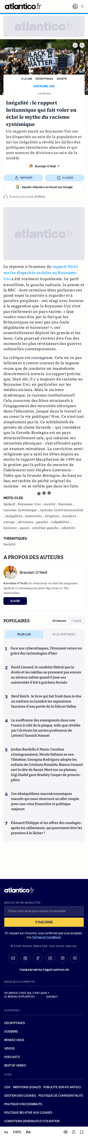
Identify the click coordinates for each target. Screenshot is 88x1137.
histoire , (11, 528)
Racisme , (66, 504)
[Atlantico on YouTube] (75, 958)
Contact (52, 996)
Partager (26, 177)
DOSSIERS (11, 1031)
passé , (26, 528)
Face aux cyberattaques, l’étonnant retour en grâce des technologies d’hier (46, 650)
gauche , (43, 522)
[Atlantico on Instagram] (62, 958)
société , (51, 504)
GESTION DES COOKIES (20, 1095)
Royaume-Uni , (31, 504)
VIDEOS (9, 1048)
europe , (10, 522)
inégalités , (15, 516)
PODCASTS (12, 1057)
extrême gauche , (47, 528)
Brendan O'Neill (45, 166)
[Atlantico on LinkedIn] (50, 958)
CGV (7, 1087)
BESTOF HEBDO (15, 1065)
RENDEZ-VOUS (14, 1040)
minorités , (35, 516)
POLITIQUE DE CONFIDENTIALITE (60, 1095)
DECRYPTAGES (14, 1023)
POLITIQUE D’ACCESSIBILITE (23, 1104)
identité (68, 528)
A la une (26, 78)
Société (62, 78)
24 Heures (59, 620)
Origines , (53, 516)
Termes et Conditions (46, 937)
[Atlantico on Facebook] (38, 958)
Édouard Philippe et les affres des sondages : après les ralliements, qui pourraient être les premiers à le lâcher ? (46, 828)
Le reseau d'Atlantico (19, 996)
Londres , (70, 516)
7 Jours (76, 620)
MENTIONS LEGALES (27, 1087)
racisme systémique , (21, 510)
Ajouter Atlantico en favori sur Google (47, 187)
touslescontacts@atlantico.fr (44, 969)
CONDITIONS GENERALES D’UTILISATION (32, 1121)
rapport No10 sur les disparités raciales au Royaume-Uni (40, 272)
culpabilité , (61, 522)
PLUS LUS (24, 634)
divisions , (27, 522)
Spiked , (10, 504)
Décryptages (44, 78)
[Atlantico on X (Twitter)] (25, 958)
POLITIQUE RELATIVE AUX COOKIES (28, 1112)
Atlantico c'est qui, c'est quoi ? (26, 993)
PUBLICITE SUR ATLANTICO (62, 1087)
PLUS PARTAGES (64, 634)
